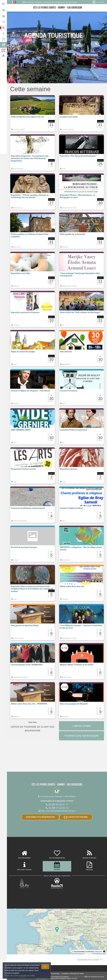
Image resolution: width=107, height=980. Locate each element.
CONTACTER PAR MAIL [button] (77, 817)
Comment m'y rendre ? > (90, 959)
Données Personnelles (51, 974)
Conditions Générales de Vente (72, 974)
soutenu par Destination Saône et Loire (63, 978)
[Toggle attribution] (104, 951)
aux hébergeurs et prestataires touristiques (54, 977)
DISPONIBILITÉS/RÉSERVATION (40, 817)
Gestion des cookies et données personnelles (20, 976)
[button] (32, 114)
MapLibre (98, 951)
